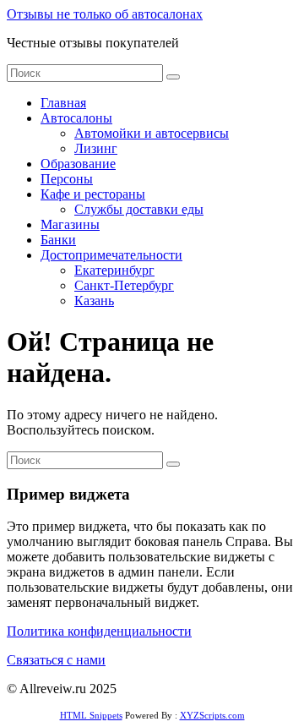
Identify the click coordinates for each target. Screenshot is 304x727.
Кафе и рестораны (93, 194)
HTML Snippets (91, 715)
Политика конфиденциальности (99, 631)
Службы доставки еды (139, 209)
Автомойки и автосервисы (151, 133)
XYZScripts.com (212, 715)
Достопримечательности (111, 255)
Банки (58, 239)
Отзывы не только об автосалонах (105, 14)
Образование (78, 163)
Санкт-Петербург (124, 285)
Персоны (67, 179)
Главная (63, 103)
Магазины (70, 224)
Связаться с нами (56, 660)
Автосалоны (76, 118)
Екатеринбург (114, 270)
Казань (94, 300)
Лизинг (95, 148)
